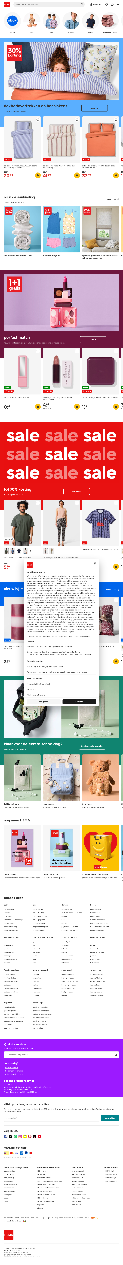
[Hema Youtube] (39, 1136)
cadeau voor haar (11, 988)
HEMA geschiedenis (79, 1184)
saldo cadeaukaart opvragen (83, 1198)
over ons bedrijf (78, 1171)
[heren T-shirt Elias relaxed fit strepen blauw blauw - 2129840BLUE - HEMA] (12, 551)
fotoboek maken (96, 974)
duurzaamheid (77, 1178)
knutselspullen (67, 959)
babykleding (9, 909)
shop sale (61, 466)
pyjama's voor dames (70, 927)
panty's (64, 923)
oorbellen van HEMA (12, 1014)
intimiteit (36, 995)
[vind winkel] (115, 1054)
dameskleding (67, 909)
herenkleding (95, 909)
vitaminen (36, 992)
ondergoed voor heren (99, 923)
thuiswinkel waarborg (12, 1221)
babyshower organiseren (13, 1021)
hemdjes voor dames (70, 930)
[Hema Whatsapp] (15, 1136)
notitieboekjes (67, 956)
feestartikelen (9, 974)
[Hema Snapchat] (25, 1136)
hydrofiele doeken (11, 930)
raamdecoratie (9, 1191)
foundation (37, 978)
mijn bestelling (11, 1067)
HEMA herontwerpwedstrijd (48, 1188)
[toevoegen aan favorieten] (38, 120)
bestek (93, 945)
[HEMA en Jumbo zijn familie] (100, 853)
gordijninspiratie (10, 1011)
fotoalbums (66, 963)
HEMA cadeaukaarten (46, 1195)
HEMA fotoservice (44, 1191)
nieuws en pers (78, 1181)
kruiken (35, 985)
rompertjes (8, 913)
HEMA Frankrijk (110, 1178)
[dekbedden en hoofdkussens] (22, 233)
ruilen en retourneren (14, 1074)
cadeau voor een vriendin (14, 1018)
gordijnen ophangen (41, 1011)
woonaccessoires (10, 959)
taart (34, 945)
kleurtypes (8, 1024)
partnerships (76, 1201)
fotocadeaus (95, 985)
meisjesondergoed (40, 916)
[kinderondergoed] (61, 233)
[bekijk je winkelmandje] (112, 4)
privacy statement (11, 1218)
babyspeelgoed (68, 978)
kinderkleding (38, 909)
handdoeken (9, 1188)
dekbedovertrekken (12, 942)
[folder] (22, 853)
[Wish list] (106, 4)
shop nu (61, 82)
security (34, 1218)
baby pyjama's (9, 923)
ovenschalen (95, 959)
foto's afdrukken (96, 978)
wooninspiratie (9, 1007)
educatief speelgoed (70, 981)
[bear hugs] (100, 781)
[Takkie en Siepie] (22, 781)
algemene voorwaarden (65, 1218)
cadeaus (7, 985)
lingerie (64, 916)
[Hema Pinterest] (29, 1136)
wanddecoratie (96, 988)
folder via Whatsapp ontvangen (49, 1181)
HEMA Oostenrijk (110, 1181)
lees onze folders (44, 1178)
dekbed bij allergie (40, 1024)
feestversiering (10, 978)
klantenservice (77, 1191)
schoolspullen (67, 942)
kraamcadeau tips (11, 1028)
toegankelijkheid (46, 1218)
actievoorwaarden (79, 1195)
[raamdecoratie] (100, 233)
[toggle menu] (118, 4)
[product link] (22, 139)
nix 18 (87, 1218)
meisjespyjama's (39, 920)
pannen (93, 956)
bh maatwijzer (38, 1028)
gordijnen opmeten (40, 1007)
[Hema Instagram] (20, 1136)
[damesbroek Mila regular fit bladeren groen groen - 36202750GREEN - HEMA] (51, 551)
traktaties (36, 952)
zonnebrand (37, 988)
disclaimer (25, 1218)
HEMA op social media (46, 1184)
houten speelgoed (69, 985)
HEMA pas (41, 1174)
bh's (63, 920)
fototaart (36, 949)
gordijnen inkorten (40, 1021)
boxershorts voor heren (99, 927)
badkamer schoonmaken (42, 1014)
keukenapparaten (97, 952)
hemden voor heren (98, 930)
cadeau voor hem (11, 992)
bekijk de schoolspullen (61, 720)
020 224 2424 (10, 1085)
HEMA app (41, 1171)
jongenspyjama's (39, 930)
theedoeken (95, 949)
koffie (35, 956)
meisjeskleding (38, 913)
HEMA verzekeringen (45, 1201)
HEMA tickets (42, 1198)
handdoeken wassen (41, 1018)
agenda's (65, 945)
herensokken (95, 913)
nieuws (40, 1208)
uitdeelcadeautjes (11, 981)
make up (36, 974)
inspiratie (40, 1205)
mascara (36, 981)
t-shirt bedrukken (97, 995)
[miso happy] (61, 781)
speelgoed (8, 995)
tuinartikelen (9, 952)
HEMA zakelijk (77, 1188)
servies (93, 942)
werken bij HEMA (78, 1174)
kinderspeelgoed (68, 974)
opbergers (8, 956)
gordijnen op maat (11, 949)
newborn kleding (10, 927)
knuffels (64, 995)
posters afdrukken (97, 981)
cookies (80, 1218)
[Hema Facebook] (5, 1136)
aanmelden (110, 1118)
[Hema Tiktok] (34, 1136)
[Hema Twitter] (10, 1136)
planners (65, 952)
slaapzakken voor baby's (13, 920)
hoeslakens (8, 945)
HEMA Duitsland (110, 1174)
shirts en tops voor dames (72, 913)
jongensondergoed (40, 927)
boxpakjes (8, 916)
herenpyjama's (95, 916)
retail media (76, 1205)
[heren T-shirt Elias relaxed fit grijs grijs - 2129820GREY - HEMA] (6, 551)
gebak (35, 942)
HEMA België (109, 1171)
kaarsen (7, 963)
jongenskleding (39, 923)
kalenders (65, 949)
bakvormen (94, 963)
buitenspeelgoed (68, 988)
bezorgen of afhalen (14, 1071)
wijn (34, 959)
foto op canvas (96, 992)
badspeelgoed (67, 992)
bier (34, 963)
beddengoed (9, 1181)
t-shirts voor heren (97, 920)
